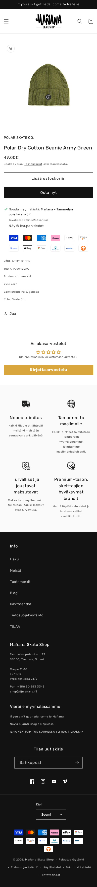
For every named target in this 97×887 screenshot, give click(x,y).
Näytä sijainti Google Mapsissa (32, 724)
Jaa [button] (12, 314)
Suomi (46, 814)
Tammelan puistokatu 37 (27, 654)
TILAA (15, 627)
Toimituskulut (33, 164)
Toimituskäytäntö (78, 867)
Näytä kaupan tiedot (26, 226)
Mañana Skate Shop (39, 859)
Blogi (14, 593)
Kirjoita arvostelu (48, 369)
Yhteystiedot (51, 875)
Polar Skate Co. (19, 138)
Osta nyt (48, 192)
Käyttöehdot (21, 604)
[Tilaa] (76, 763)
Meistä (15, 571)
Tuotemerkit (20, 582)
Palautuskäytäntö (71, 859)
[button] (6, 21)
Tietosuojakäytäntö (27, 615)
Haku (14, 559)
